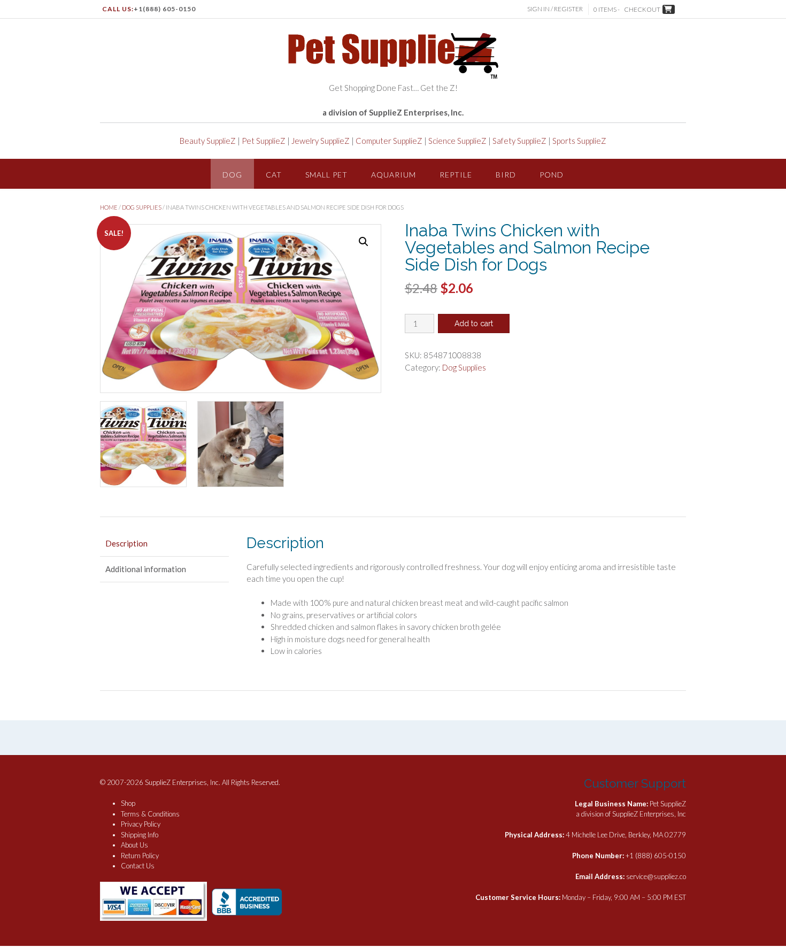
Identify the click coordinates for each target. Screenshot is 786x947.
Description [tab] (126, 543)
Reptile (456, 174)
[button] (363, 241)
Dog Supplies (141, 207)
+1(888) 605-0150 (165, 9)
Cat (274, 174)
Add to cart (473, 323)
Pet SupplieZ (264, 140)
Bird (506, 174)
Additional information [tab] (145, 569)
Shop (128, 803)
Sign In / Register (555, 9)
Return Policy (140, 855)
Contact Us (138, 865)
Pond (552, 174)
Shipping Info (139, 834)
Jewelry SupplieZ (320, 140)
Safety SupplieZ (519, 140)
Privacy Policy (140, 824)
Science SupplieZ (457, 140)
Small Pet (326, 174)
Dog (232, 174)
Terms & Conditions (150, 814)
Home (109, 207)
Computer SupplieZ (389, 140)
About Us (134, 845)
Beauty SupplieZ (208, 140)
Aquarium (393, 174)
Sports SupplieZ (579, 140)
